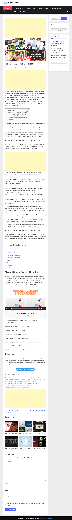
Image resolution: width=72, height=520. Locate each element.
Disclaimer (11, 119)
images (7, 379)
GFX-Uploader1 (20, 67)
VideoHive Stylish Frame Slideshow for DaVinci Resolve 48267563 (57, 50)
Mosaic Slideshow (13, 379)
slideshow (34, 381)
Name (7, 483)
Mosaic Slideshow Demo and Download (18, 117)
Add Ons (16, 11)
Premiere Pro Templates (13, 255)
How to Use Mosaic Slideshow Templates (18, 116)
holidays (44, 377)
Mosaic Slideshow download (38, 379)
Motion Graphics (56, 8)
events (29, 377)
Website (7, 497)
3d (7, 377)
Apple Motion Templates (13, 257)
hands (39, 377)
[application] (25, 298)
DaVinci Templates (12, 260)
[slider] (24, 308)
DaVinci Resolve (43, 8)
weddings (28, 387)
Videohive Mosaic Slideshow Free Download (15, 387)
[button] (25, 299)
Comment (8, 461)
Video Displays (10, 374)
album (10, 377)
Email (7, 490)
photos (29, 381)
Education (26, 11)
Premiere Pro (19, 8)
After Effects (7, 8)
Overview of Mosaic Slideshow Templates (17, 112)
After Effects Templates (13, 252)
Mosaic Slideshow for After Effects (13, 381)
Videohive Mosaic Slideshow (11, 383)
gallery (36, 377)
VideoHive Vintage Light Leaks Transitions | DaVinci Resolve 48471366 (58, 67)
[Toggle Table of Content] (26, 110)
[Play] (7, 308)
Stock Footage (8, 11)
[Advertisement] (25, 28)
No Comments (29, 67)
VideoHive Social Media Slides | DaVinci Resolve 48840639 (57, 43)
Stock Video (10, 265)
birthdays (21, 377)
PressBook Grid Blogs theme (47, 518)
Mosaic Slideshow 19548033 (24, 379)
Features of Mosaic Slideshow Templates (18, 114)
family (32, 377)
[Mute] (41, 308)
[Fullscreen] (44, 308)
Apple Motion (31, 8)
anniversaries (15, 377)
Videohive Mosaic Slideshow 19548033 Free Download (17, 385)
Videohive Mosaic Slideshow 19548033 (27, 383)
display (25, 377)
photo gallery (24, 381)
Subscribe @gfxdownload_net (26, 369)
